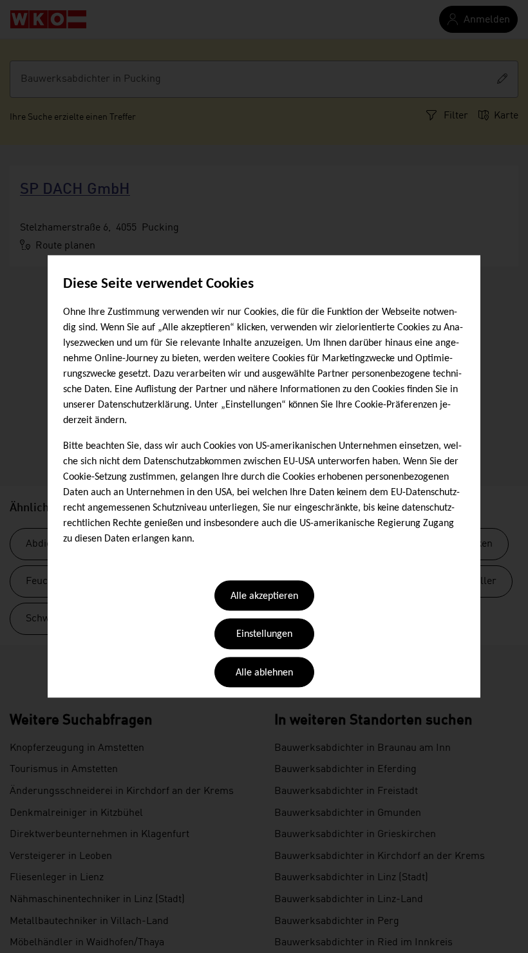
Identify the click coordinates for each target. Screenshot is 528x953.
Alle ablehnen (264, 673)
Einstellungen (264, 635)
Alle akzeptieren (264, 596)
